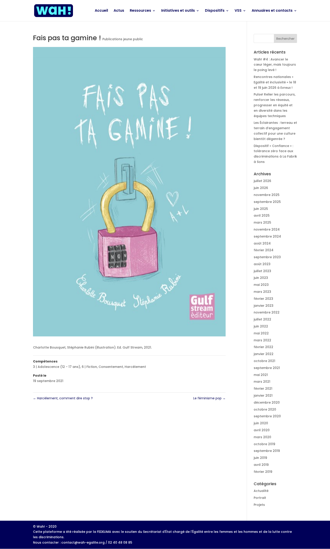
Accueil (101, 11)
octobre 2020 (265, 409)
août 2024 (262, 243)
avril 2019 (261, 464)
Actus (119, 11)
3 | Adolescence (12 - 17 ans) (56, 367)
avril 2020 (262, 430)
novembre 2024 (267, 229)
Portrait (260, 498)
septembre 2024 (267, 236)
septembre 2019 (267, 451)
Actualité (261, 491)
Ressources (140, 11)
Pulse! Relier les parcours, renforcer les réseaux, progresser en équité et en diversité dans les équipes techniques (274, 105)
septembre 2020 (267, 416)
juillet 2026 (262, 181)
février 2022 (263, 347)
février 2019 (263, 471)
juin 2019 (260, 458)
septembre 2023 (267, 257)
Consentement (111, 367)
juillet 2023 (262, 271)
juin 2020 (261, 423)
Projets (259, 504)
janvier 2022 (263, 354)
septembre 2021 (267, 368)
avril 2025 (262, 215)
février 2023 (263, 298)
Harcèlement (135, 367)
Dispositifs (214, 11)
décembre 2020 (267, 402)
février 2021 (263, 388)
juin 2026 (261, 188)
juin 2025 (261, 209)
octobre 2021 (264, 361)
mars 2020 (262, 437)
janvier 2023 (263, 305)
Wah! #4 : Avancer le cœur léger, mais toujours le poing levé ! (275, 64)
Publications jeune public (122, 39)
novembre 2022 (266, 312)
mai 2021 (261, 375)
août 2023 (262, 264)
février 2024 (263, 250)
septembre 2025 (267, 202)
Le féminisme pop (209, 398)
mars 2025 (262, 222)
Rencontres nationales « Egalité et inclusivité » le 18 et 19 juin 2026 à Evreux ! (275, 82)
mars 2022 (262, 340)
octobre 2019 (264, 444)
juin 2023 (261, 278)
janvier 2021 (263, 395)
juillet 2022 (262, 319)
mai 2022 (261, 333)
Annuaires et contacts (272, 11)
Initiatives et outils (178, 11)
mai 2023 (261, 284)
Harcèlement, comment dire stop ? (63, 398)
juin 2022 (261, 326)
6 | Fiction (89, 367)
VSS (238, 11)
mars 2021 (262, 381)
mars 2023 (262, 291)
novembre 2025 (266, 195)
